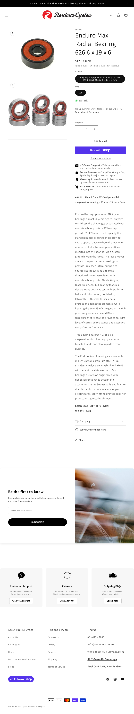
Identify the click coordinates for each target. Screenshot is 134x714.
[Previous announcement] (6, 3)
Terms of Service (56, 666)
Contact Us (53, 637)
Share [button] (82, 440)
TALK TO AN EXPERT (21, 601)
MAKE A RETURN (67, 601)
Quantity (79, 122)
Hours (11, 651)
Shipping (94, 65)
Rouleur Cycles (21, 706)
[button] (6, 15)
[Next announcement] (127, 3)
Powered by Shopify (36, 706)
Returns (52, 651)
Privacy (51, 644)
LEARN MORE (112, 601)
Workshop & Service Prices (22, 659)
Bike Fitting (14, 644)
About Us (13, 637)
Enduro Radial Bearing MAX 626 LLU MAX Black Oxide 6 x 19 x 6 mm (100, 78)
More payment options (101, 158)
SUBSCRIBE (37, 522)
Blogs (11, 666)
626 (81, 92)
